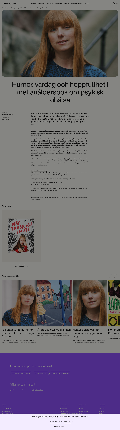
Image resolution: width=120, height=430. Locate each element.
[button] (60, 426)
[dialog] (60, 215)
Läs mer (81, 418)
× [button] (118, 415)
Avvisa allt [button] (67, 421)
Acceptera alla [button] (55, 421)
